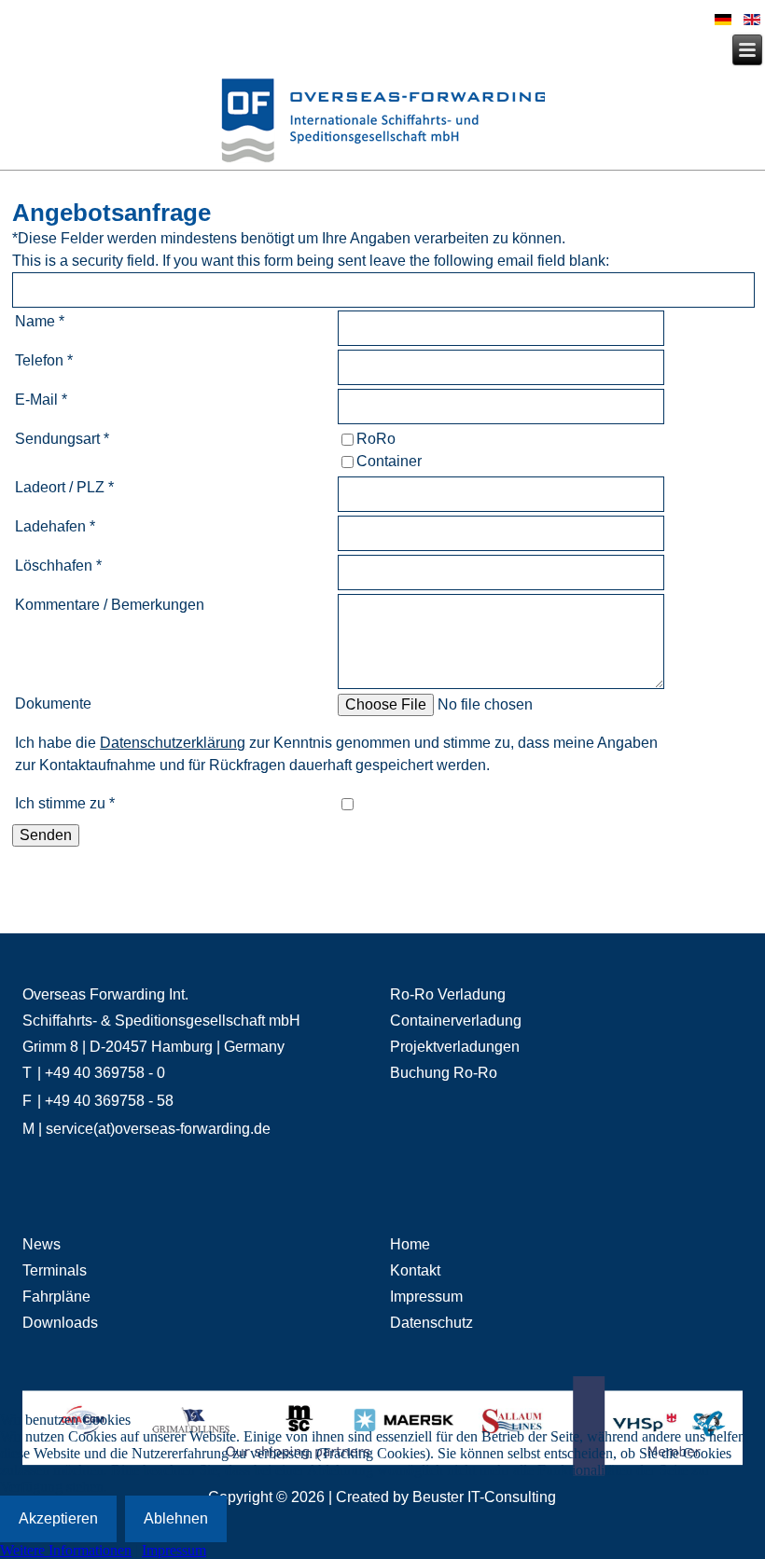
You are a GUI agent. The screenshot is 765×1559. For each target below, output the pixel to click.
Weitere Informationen (66, 1550)
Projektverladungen (455, 1047)
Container (389, 461)
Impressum (426, 1296)
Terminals (54, 1270)
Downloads (60, 1323)
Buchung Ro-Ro (443, 1073)
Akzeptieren (58, 1518)
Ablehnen (176, 1518)
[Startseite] (382, 123)
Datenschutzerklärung (172, 743)
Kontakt (415, 1270)
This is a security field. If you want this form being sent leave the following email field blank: (310, 261)
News (41, 1244)
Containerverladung (456, 1020)
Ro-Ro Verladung (448, 994)
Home (410, 1244)
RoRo (376, 439)
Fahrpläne (56, 1296)
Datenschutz (431, 1323)
